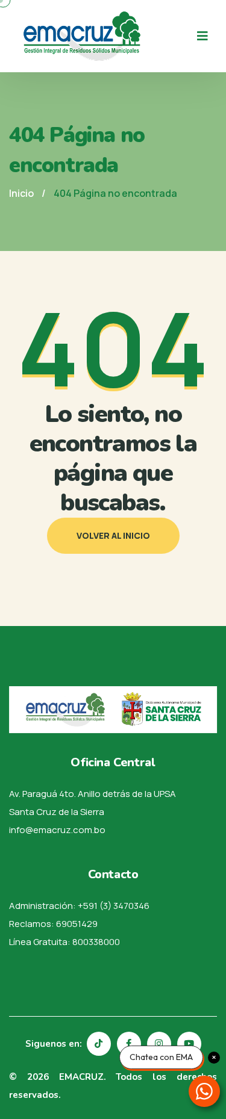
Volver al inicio (113, 535)
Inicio (21, 193)
